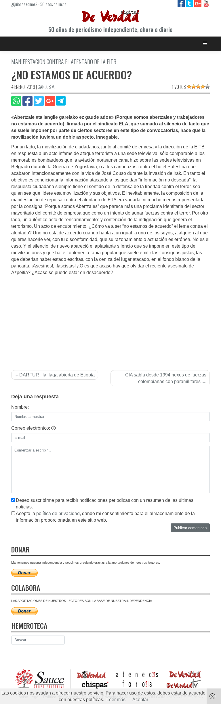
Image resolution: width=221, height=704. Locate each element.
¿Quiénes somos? (24, 4)
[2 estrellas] (193, 86)
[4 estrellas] (203, 86)
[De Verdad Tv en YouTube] (206, 3)
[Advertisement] (110, 319)
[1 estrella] (189, 86)
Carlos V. (46, 86)
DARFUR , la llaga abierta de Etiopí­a (57, 374)
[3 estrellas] (198, 86)
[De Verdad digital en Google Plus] (198, 3)
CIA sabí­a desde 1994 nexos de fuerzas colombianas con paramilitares (165, 378)
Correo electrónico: (31, 428)
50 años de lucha (53, 4)
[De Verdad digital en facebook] (182, 3)
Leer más (115, 699)
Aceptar (140, 699)
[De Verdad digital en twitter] (190, 3)
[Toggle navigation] (205, 43)
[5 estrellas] (207, 86)
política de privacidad (58, 513)
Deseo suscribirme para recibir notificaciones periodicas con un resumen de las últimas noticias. (104, 503)
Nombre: (20, 407)
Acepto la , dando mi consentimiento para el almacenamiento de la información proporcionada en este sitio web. (105, 517)
